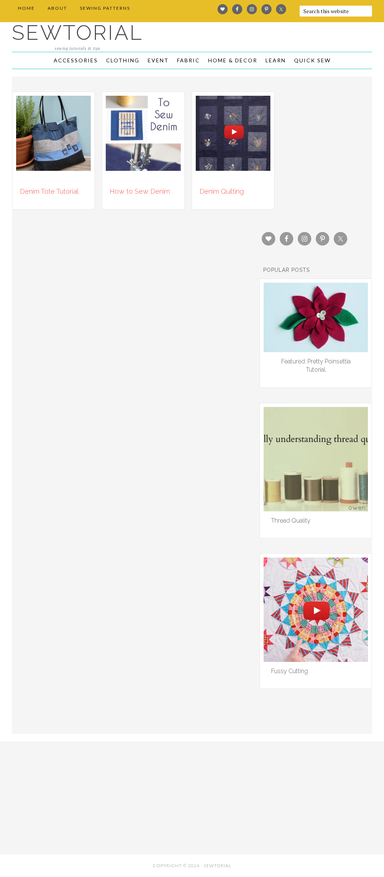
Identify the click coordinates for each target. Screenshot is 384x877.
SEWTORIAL (77, 32)
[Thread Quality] (316, 509)
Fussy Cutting (289, 671)
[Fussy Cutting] (316, 659)
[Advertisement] (71, 796)
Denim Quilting (222, 191)
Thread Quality (290, 520)
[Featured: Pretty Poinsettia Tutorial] (316, 349)
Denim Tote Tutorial (49, 191)
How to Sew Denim (140, 191)
